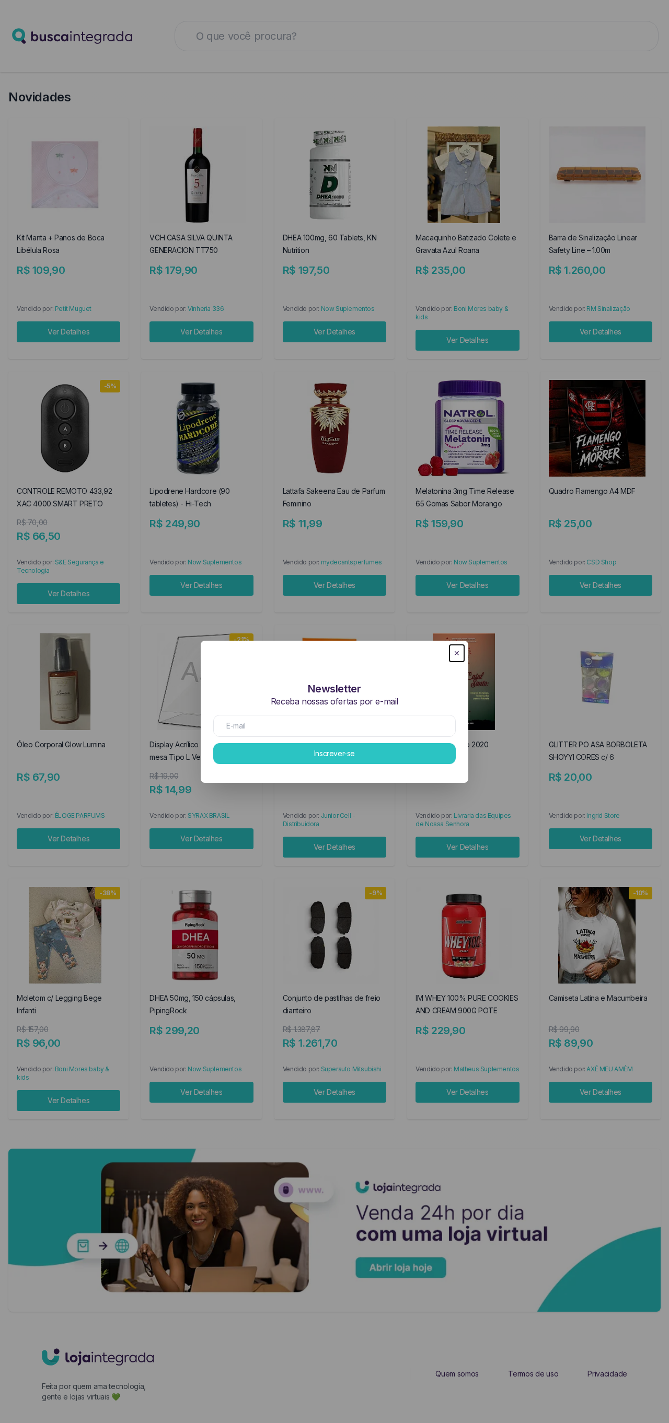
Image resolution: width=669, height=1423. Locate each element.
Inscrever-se (334, 753)
